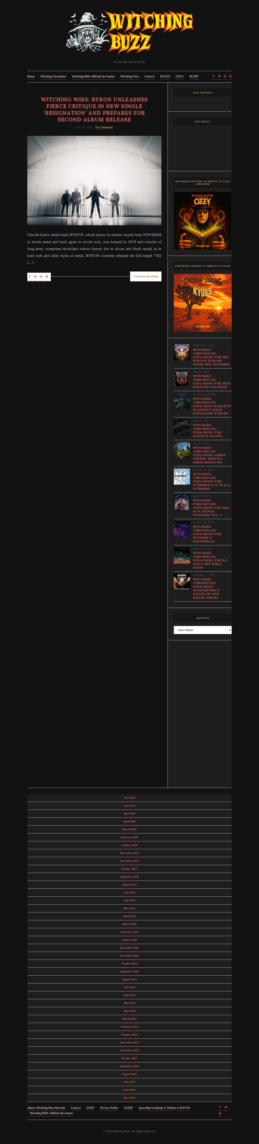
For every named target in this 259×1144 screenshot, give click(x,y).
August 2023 (129, 1074)
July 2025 (129, 892)
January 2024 (129, 1034)
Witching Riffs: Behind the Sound (93, 76)
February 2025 (129, 931)
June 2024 (129, 995)
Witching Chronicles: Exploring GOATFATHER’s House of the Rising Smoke (206, 588)
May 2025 (129, 908)
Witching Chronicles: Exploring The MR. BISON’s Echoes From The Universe (211, 357)
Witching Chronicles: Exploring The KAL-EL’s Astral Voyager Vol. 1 (212, 508)
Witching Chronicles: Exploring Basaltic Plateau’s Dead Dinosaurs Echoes (212, 406)
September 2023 (129, 1066)
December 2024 (129, 947)
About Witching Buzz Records (46, 1107)
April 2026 (129, 821)
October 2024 (130, 963)
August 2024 (129, 979)
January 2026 (129, 845)
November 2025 (129, 860)
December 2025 (129, 853)
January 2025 (129, 939)
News (94, 91)
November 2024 (129, 955)
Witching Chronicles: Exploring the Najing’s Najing (207, 430)
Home (31, 76)
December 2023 (129, 1042)
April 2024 (129, 1010)
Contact (150, 76)
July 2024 (129, 987)
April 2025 (129, 916)
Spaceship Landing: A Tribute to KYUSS (164, 1107)
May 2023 (129, 1097)
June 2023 (129, 1089)
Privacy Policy (109, 1107)
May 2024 (129, 1003)
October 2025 (130, 868)
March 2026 (129, 829)
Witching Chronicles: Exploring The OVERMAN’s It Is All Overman (212, 481)
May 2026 (129, 813)
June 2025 (129, 900)
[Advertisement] (203, 716)
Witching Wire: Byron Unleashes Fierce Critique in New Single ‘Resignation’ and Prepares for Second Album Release (94, 109)
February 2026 (129, 837)
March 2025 (129, 924)
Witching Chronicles (53, 76)
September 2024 (129, 971)
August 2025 (129, 884)
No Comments (104, 127)
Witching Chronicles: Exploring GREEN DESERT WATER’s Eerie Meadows (209, 455)
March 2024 (129, 1018)
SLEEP (193, 76)
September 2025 (129, 876)
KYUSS (165, 76)
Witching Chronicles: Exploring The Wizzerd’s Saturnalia (207, 534)
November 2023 (129, 1050)
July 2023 (129, 1081)
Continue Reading (146, 276)
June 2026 (129, 805)
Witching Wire (129, 76)
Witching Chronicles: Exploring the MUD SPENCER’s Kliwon (212, 381)
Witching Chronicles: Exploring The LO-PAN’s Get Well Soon (211, 560)
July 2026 (129, 797)
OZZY (180, 76)
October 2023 (130, 1058)
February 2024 (129, 1026)
